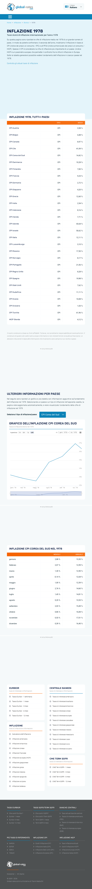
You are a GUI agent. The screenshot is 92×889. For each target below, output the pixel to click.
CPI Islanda (14, 224)
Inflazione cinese (18, 748)
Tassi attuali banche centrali (72, 813)
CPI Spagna (14, 278)
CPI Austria (14, 128)
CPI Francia (14, 176)
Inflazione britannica (19, 744)
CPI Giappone (15, 189)
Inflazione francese (19, 753)
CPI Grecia (13, 196)
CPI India (13, 203)
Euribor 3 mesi (14, 820)
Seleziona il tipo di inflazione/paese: (22, 414)
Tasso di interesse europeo (62, 716)
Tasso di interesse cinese (61, 711)
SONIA (11, 850)
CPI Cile (12, 148)
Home (9, 23)
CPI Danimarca (15, 162)
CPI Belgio (13, 135)
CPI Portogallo (15, 265)
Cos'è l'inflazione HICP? (70, 847)
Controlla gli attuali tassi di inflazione (22, 63)
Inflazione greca (18, 767)
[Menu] (10, 16)
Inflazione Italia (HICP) (70, 853)
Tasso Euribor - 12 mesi (20, 716)
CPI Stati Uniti (15, 285)
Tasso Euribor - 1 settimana (22, 697)
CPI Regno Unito (16, 272)
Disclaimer (10, 874)
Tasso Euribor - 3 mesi (20, 706)
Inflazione (17, 23)
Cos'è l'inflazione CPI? (43, 843)
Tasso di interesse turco (61, 744)
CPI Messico (14, 251)
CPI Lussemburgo (17, 244)
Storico (26, 23)
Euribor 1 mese (14, 816)
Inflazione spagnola (19, 777)
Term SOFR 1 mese (42, 820)
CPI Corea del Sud (17, 155)
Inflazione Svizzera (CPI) (44, 853)
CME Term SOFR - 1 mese (62, 767)
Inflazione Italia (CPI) (43, 847)
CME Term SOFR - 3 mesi (61, 772)
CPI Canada (14, 142)
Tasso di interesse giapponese (63, 725)
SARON (11, 843)
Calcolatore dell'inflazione (21, 734)
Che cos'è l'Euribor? (16, 813)
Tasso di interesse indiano (62, 730)
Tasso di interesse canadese (63, 720)
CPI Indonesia (15, 210)
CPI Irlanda (14, 217)
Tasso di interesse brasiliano (63, 701)
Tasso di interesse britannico (63, 706)
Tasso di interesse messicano (63, 735)
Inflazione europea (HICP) (21, 758)
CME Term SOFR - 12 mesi (62, 781)
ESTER (11, 847)
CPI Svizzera (14, 306)
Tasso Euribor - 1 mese (20, 701)
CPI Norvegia (14, 258)
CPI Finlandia (15, 169)
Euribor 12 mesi (14, 823)
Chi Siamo (20, 874)
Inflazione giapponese (20, 763)
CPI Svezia (13, 299)
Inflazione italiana (18, 772)
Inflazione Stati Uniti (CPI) (44, 850)
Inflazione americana (19, 739)
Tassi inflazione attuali (70, 843)
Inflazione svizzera (19, 781)
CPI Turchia (14, 313)
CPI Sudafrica (15, 292)
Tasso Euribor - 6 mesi (20, 711)
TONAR (11, 853)
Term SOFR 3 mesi (41, 823)
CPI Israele (13, 231)
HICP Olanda (14, 319)
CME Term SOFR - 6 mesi (61, 777)
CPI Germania (15, 183)
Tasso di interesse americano (63, 697)
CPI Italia (13, 237)
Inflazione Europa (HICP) (71, 850)
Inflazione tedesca (18, 786)
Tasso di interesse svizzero (62, 749)
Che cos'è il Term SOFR (43, 816)
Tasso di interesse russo (61, 739)
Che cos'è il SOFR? (41, 813)
